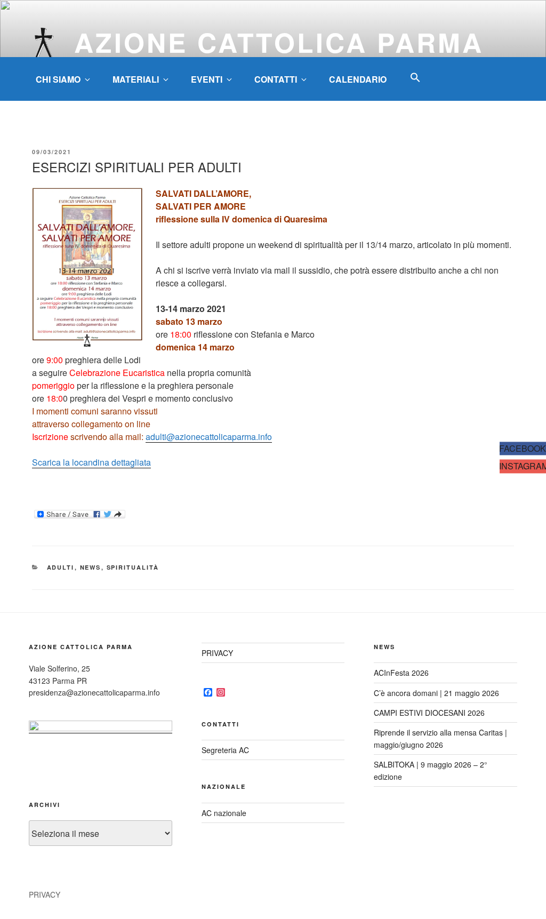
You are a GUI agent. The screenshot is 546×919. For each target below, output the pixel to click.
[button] (415, 77)
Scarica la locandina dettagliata (91, 462)
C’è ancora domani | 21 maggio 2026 (436, 693)
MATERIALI (136, 79)
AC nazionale (224, 813)
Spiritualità (133, 567)
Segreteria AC (225, 750)
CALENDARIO (358, 79)
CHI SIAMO (58, 79)
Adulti (61, 567)
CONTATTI (275, 79)
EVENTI (206, 79)
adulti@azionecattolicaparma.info (209, 436)
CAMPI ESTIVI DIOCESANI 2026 (429, 712)
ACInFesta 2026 (401, 672)
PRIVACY (217, 653)
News (90, 567)
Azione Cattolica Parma (279, 42)
